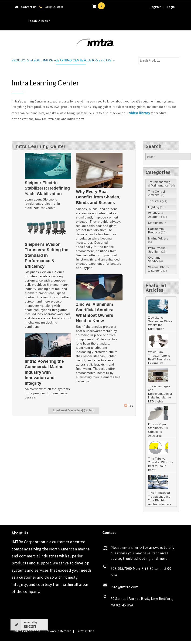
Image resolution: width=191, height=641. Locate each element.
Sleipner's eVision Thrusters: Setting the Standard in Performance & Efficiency (46, 255)
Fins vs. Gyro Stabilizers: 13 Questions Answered (158, 430)
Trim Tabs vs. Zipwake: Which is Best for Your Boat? (160, 464)
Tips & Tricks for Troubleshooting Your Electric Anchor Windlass (159, 498)
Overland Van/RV (155, 259)
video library (139, 113)
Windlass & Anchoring (157, 215)
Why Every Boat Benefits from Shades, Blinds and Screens (98, 197)
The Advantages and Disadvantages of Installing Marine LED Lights (160, 394)
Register (155, 7)
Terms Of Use (85, 631)
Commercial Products (157, 230)
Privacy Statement (58, 631)
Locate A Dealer (39, 21)
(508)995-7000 (53, 7)
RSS (130, 405)
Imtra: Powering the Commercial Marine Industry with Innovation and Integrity (44, 372)
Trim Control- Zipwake (157, 193)
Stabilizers (157, 223)
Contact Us (28, 7)
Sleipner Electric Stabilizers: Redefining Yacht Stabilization (47, 188)
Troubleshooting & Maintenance (161, 183)
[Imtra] (95, 43)
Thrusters (157, 201)
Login (171, 6)
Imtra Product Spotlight (157, 250)
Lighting (157, 207)
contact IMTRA (132, 548)
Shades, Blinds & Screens (158, 269)
